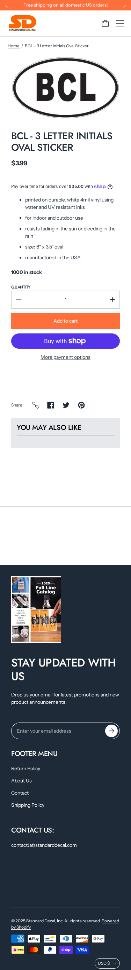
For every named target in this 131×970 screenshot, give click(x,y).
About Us (21, 781)
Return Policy (25, 768)
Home (14, 45)
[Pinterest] (81, 405)
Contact (20, 793)
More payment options (65, 357)
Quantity (20, 287)
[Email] (35, 405)
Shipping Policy (27, 805)
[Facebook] (50, 405)
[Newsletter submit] (111, 731)
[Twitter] (66, 405)
